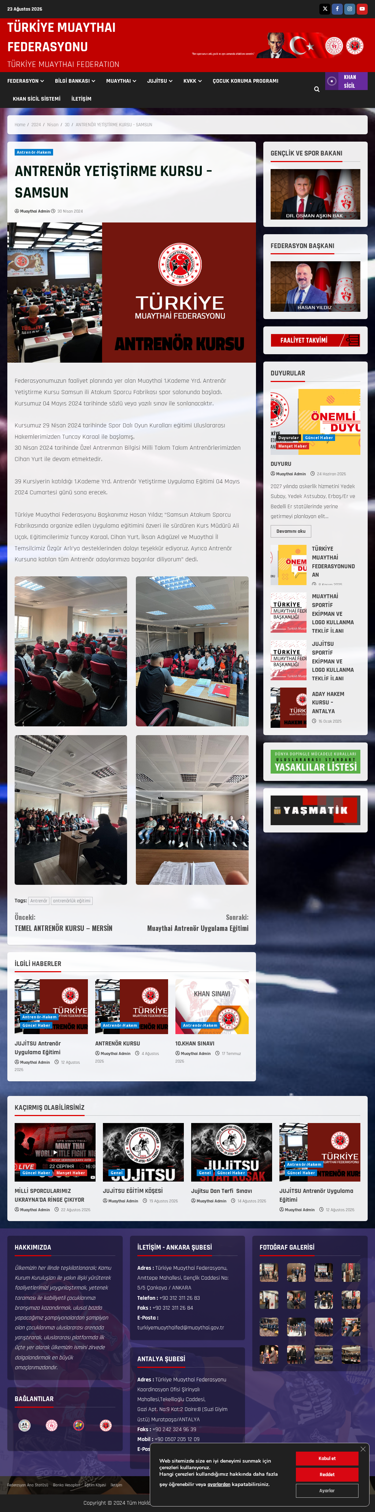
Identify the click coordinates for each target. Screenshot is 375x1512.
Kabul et (327, 1458)
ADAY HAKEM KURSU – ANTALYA (289, 708)
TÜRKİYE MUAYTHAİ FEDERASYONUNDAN (289, 565)
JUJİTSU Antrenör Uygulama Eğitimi (38, 1048)
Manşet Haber (292, 446)
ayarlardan (219, 1484)
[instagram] (349, 9)
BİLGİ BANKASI (72, 81)
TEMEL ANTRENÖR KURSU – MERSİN (63, 922)
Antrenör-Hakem (34, 152)
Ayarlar (327, 1490)
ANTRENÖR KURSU (117, 1044)
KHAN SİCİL (350, 81)
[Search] (317, 90)
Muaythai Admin (35, 211)
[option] (24, 1425)
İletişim (116, 1485)
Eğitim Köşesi (95, 1485)
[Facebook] (337, 9)
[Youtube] (362, 9)
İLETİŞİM (81, 99)
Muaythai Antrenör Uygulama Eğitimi (197, 922)
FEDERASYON (22, 81)
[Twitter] (324, 9)
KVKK (189, 81)
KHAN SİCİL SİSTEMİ (36, 99)
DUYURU (281, 464)
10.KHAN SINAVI (195, 1044)
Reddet (327, 1474)
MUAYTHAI (118, 81)
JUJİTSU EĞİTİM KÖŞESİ (133, 1191)
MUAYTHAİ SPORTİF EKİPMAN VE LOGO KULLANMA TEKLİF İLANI (289, 612)
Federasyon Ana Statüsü (27, 1485)
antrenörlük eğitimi (71, 901)
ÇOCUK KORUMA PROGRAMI (245, 81)
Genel (117, 1172)
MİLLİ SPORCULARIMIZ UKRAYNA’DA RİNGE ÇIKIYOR (49, 1195)
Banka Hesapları (66, 1485)
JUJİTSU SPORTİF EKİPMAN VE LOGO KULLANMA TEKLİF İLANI (289, 660)
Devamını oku (293, 530)
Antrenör (38, 901)
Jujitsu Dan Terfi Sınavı (222, 1191)
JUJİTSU (157, 81)
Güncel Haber (36, 1025)
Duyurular (288, 437)
